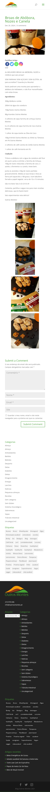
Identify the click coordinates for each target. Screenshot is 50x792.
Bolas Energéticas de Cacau (17, 755)
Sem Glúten (9, 503)
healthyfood (34, 546)
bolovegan (33, 539)
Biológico (20, 539)
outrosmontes (10, 557)
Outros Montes (22, 557)
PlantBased (23, 561)
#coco (15, 531)
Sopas (7, 514)
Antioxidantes (10, 453)
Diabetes (8, 471)
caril (16, 542)
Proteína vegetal (19, 565)
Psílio (28, 565)
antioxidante (27, 535)
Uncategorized (10, 521)
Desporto (8, 463)
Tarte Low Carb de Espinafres (18, 763)
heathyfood (28, 550)
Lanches (8, 485)
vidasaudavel (17, 572)
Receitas (8, 496)
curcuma (37, 542)
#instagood (34, 531)
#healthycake (23, 531)
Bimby (8, 539)
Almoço (8, 445)
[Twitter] (12, 64)
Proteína (8, 565)
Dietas (7, 474)
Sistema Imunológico (13, 507)
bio (13, 539)
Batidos (8, 456)
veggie (8, 572)
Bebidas (8, 460)
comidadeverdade (26, 542)
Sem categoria (10, 500)
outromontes (29, 553)
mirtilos (8, 553)
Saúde (8, 568)
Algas (42, 531)
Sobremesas (10, 510)
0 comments (21, 25)
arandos (35, 535)
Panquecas (32, 557)
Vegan (36, 568)
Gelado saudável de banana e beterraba (22, 759)
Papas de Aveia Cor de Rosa (17, 766)
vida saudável (27, 572)
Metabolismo (38, 550)
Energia (8, 481)
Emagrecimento (11, 478)
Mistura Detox (17, 553)
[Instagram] (21, 64)
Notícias (8, 489)
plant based (32, 561)
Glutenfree (24, 546)
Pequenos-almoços (12, 492)
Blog (26, 539)
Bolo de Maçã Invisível (15, 770)
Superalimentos (27, 568)
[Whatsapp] (16, 64)
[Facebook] (7, 64)
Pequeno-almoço (11, 561)
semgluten (15, 568)
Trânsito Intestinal (12, 518)
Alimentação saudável (13, 535)
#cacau (8, 531)
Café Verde (9, 542)
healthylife (9, 550)
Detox (7, 467)
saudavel (35, 565)
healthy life (18, 550)
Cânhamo (9, 546)
